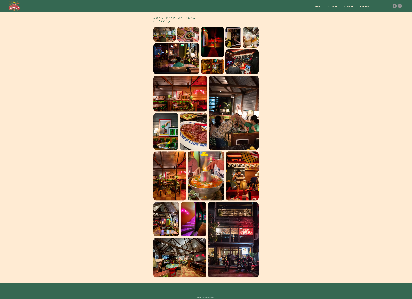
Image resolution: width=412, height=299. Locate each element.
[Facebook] (395, 6)
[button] (332, 6)
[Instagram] (400, 6)
